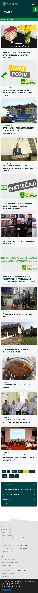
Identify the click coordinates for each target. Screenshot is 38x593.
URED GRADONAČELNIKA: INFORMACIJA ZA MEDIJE (18, 242)
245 (20, 471)
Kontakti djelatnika (7, 565)
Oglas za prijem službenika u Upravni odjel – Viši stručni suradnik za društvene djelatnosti (17, 206)
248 (4, 476)
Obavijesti (6, 499)
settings (22, 586)
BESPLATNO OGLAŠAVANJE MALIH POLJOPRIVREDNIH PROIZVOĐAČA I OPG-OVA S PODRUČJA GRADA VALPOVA (19, 279)
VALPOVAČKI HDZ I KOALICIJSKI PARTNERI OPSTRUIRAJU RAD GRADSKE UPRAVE (18, 168)
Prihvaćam (7, 590)
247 (32, 471)
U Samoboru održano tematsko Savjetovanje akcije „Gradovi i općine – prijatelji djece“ (18, 457)
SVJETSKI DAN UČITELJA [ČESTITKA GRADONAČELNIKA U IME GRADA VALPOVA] (17, 55)
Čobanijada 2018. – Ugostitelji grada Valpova (17, 386)
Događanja (7, 484)
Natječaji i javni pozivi (11, 494)
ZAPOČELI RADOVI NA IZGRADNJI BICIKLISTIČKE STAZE (16, 351)
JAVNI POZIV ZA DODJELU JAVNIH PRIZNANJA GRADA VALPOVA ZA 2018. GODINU (18, 92)
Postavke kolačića (7, 576)
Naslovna (4, 19)
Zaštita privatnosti (7, 574)
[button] (35, 9)
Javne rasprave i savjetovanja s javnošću (18, 489)
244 (14, 471)
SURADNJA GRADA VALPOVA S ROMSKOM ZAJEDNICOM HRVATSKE (17, 421)
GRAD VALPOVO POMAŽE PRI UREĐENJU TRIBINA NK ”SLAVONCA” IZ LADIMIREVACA (18, 130)
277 (11, 476)
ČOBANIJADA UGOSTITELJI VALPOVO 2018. (17, 315)
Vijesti (5, 504)
